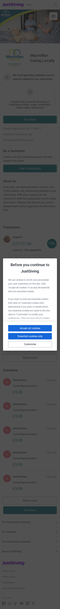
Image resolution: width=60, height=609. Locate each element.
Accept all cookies (30, 328)
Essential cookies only (30, 336)
